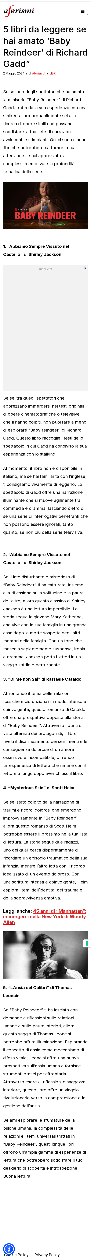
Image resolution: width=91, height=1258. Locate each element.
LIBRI (53, 73)
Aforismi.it (38, 73)
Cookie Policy (16, 1255)
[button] (9, 1249)
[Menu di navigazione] (83, 11)
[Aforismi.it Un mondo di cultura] (19, 11)
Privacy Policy (47, 1255)
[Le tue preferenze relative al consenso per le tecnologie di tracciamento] (87, 943)
